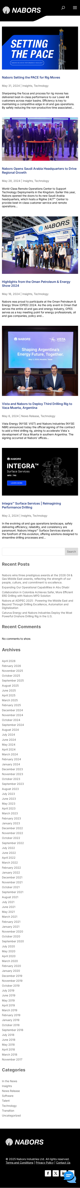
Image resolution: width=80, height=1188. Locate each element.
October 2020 (11, 936)
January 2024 (11, 764)
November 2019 (12, 980)
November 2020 (12, 931)
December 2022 (12, 828)
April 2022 (9, 857)
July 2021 (8, 902)
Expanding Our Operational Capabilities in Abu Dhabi (35, 587)
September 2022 (13, 843)
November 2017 (12, 1059)
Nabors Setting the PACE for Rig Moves (31, 77)
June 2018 (8, 1039)
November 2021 (12, 882)
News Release (30, 416)
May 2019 (8, 1000)
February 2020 (11, 965)
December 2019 (12, 975)
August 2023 (10, 789)
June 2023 (9, 798)
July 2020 (8, 946)
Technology (41, 85)
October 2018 (11, 1025)
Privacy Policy (45, 1162)
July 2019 (8, 990)
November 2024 (12, 715)
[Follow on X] (56, 1173)
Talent (6, 1100)
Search (71, 551)
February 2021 (11, 921)
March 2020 (10, 961)
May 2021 (8, 911)
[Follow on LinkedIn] (63, 1173)
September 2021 (12, 892)
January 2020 (11, 970)
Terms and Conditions (19, 1162)
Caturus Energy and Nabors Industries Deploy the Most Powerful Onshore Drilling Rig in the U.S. (37, 614)
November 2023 (12, 774)
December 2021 (12, 877)
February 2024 (11, 759)
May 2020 (8, 951)
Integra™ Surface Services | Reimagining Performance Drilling (31, 505)
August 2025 (10, 685)
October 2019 (11, 985)
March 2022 (10, 862)
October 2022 (11, 838)
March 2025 (10, 700)
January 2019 (10, 1020)
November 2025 (12, 670)
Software (7, 1095)
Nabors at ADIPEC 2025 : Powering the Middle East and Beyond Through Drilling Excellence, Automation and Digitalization (37, 604)
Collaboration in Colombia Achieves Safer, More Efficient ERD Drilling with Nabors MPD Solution (37, 593)
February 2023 (11, 818)
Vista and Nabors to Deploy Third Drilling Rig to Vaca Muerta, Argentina (37, 406)
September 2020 (13, 941)
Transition (8, 1110)
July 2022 (8, 847)
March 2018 (9, 1054)
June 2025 (9, 690)
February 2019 (11, 1015)
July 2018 (8, 1034)
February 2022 (11, 867)
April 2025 (8, 695)
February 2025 (11, 705)
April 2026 (9, 661)
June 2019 (8, 995)
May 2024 (8, 744)
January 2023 (11, 823)
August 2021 (10, 897)
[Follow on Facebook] (48, 1173)
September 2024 (13, 724)
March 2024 (10, 754)
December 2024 (12, 710)
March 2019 (9, 1010)
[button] (70, 1177)
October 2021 (11, 887)
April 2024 (9, 749)
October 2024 (11, 720)
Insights (27, 85)
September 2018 (12, 1030)
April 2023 (9, 808)
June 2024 (9, 739)
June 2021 (8, 906)
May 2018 (8, 1044)
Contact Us (63, 1162)
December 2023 (12, 769)
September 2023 (13, 783)
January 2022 (11, 872)
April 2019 (8, 1005)
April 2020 (9, 956)
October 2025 (11, 675)
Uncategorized (11, 1115)
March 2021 (9, 916)
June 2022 (9, 852)
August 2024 (10, 729)
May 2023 (8, 803)
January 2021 (10, 926)
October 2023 (11, 779)
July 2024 (8, 734)
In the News (9, 1081)
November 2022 (12, 833)
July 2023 (8, 793)
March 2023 (10, 813)
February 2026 (11, 665)
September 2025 (13, 680)
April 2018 (8, 1049)
